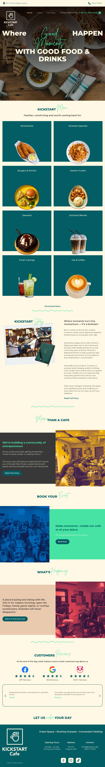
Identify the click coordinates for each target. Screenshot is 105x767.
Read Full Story (71, 398)
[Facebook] (63, 760)
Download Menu (52, 306)
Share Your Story (12, 473)
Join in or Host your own (15, 619)
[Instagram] (71, 760)
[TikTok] (78, 760)
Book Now (62, 542)
